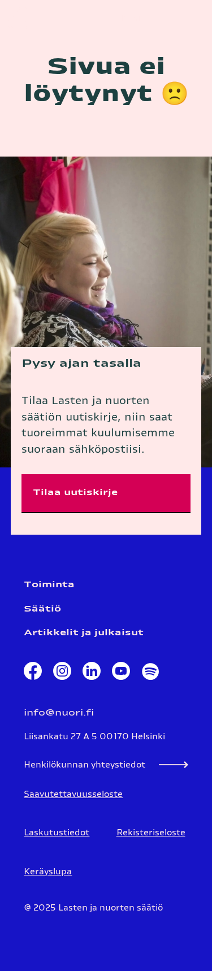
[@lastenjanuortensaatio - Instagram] (62, 674)
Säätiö (42, 609)
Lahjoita (130, 18)
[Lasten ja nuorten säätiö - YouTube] (121, 674)
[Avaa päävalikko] (189, 19)
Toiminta (49, 584)
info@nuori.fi (59, 713)
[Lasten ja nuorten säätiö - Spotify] (150, 674)
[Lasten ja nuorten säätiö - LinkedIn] (92, 674)
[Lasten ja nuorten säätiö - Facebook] (33, 674)
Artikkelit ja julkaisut (84, 632)
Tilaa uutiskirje (75, 492)
